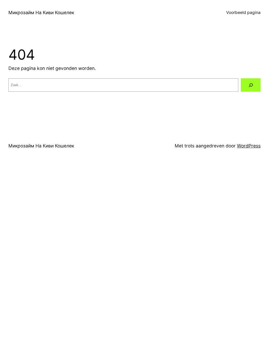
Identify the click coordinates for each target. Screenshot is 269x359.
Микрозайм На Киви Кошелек (41, 12)
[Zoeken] (251, 85)
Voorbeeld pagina (243, 12)
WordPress (249, 145)
